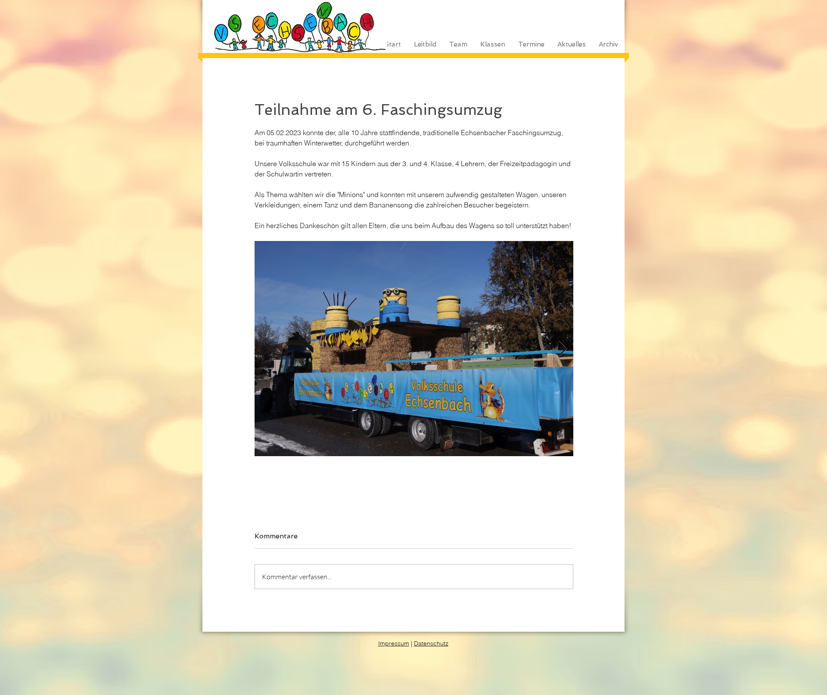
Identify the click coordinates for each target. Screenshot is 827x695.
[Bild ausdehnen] (414, 348)
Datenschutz (431, 643)
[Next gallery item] (563, 348)
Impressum (393, 643)
